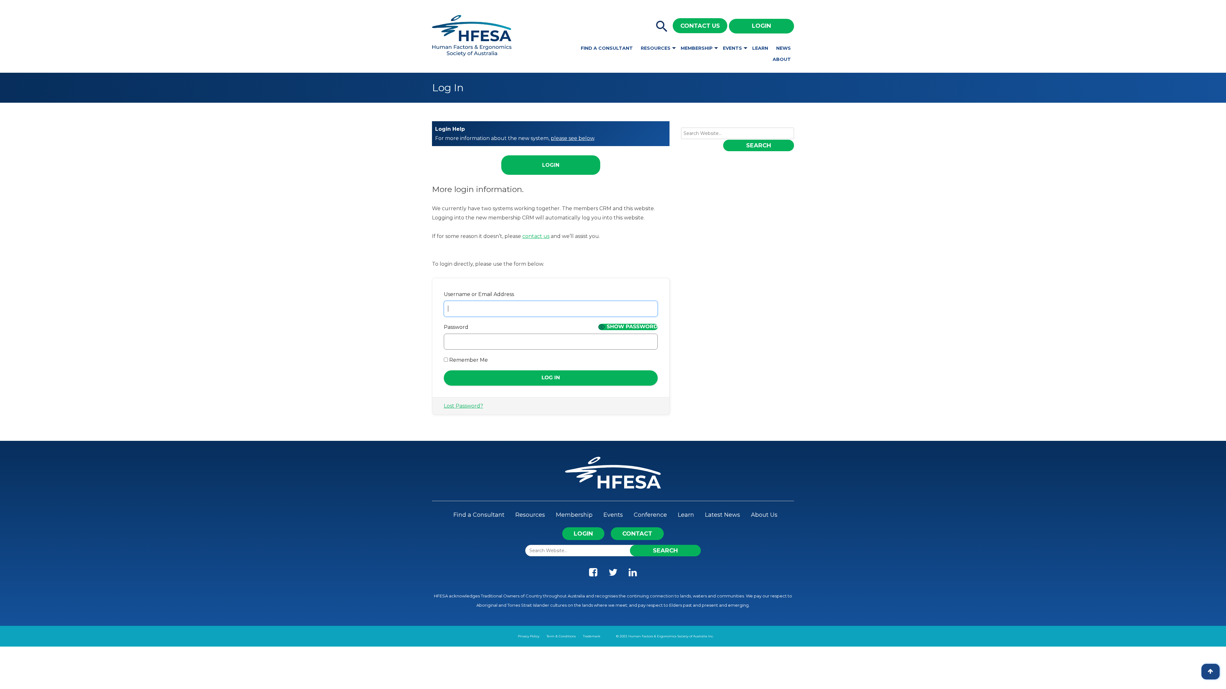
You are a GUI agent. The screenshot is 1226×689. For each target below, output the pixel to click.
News (783, 48)
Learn (760, 48)
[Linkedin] (633, 573)
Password (456, 327)
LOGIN (583, 533)
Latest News (722, 514)
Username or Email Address (479, 294)
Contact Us (700, 25)
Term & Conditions (561, 636)
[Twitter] (613, 573)
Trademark (591, 636)
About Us (764, 514)
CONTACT (637, 533)
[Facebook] (593, 573)
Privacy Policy (528, 636)
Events (732, 48)
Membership (697, 48)
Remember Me (468, 360)
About (782, 59)
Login (761, 25)
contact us (535, 236)
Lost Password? (463, 406)
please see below (572, 138)
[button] (661, 27)
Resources (655, 48)
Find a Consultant (607, 48)
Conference (650, 514)
